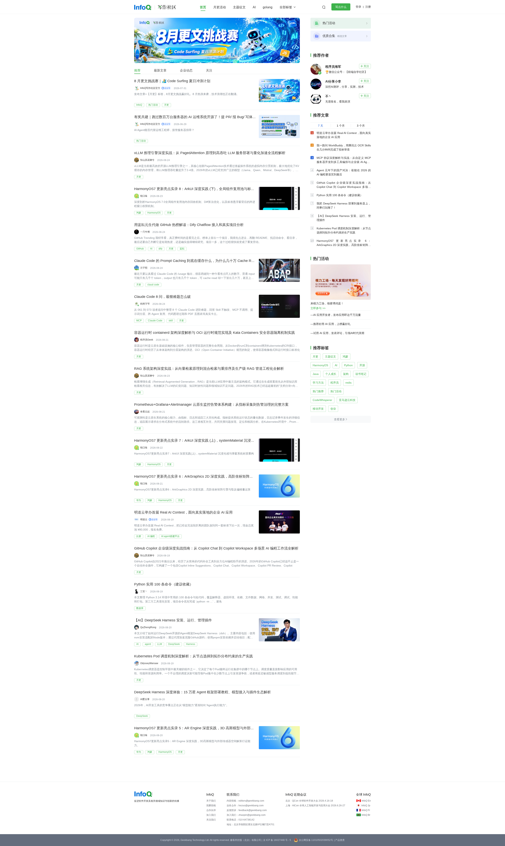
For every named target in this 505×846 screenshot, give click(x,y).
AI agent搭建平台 (170, 536)
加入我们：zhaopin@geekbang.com (246, 815)
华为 (138, 500)
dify (160, 248)
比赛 (138, 536)
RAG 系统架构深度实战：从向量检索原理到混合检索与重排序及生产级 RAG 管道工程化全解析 (209, 369)
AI (254, 7)
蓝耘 (182, 248)
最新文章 (160, 70)
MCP (139, 320)
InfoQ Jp (365, 805)
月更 (166, 105)
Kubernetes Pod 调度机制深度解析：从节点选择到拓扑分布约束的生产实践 (193, 656)
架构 (346, 373)
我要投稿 (211, 805)
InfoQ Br (366, 815)
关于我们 (211, 800)
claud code (153, 284)
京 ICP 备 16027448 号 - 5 (277, 840)
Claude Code (155, 320)
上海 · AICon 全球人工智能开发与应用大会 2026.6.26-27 (315, 805)
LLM (159, 644)
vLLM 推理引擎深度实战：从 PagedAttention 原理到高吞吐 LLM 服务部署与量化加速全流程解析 (209, 153)
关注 (209, 70)
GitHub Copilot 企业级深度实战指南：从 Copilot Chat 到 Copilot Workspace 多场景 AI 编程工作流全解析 (216, 548)
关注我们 (211, 819)
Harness (190, 644)
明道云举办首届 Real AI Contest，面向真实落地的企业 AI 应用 (183, 512)
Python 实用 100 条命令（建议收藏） (163, 584)
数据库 (139, 608)
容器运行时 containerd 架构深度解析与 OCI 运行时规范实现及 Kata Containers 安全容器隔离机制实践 (214, 333)
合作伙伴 (211, 810)
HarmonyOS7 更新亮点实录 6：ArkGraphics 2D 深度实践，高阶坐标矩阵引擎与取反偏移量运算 (209, 476)
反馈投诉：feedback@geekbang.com (247, 810)
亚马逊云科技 (347, 400)
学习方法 (318, 382)
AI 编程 (151, 536)
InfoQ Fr (366, 810)
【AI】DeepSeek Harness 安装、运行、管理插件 (173, 620)
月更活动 (219, 7)
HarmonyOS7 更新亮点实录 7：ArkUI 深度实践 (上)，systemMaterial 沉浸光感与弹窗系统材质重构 (212, 440)
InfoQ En (366, 800)
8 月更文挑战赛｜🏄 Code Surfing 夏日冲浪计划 (172, 81)
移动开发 (318, 408)
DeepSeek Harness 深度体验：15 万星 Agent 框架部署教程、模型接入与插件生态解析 (202, 692)
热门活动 (153, 105)
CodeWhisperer (322, 400)
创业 (333, 408)
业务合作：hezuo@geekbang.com (245, 805)
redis (348, 382)
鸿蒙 (138, 212)
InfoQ (139, 105)
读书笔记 (360, 373)
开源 (362, 365)
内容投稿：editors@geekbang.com (245, 800)
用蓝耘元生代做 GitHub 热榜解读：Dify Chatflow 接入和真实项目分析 (189, 225)
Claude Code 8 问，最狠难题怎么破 (162, 297)
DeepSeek (174, 644)
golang (267, 7)
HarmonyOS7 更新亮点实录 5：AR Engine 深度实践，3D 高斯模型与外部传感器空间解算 (204, 728)
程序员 (334, 382)
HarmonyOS (154, 212)
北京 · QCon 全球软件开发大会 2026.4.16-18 (309, 800)
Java (316, 373)
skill (171, 320)
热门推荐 (318, 391)
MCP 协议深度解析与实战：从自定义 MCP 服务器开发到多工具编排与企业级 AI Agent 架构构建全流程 (344, 162)
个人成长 (330, 373)
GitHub (140, 248)
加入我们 (211, 815)
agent (148, 644)
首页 (203, 7)
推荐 (137, 70)
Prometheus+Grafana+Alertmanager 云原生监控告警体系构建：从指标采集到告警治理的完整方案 (211, 405)
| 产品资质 (339, 840)
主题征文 (239, 7)
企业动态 (186, 70)
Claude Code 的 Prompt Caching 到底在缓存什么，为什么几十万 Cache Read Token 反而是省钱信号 (214, 261)
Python (348, 365)
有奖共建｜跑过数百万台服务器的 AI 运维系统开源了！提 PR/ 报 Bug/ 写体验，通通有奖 (204, 117)
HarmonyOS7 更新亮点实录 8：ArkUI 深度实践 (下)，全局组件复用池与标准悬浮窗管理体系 (206, 189)
